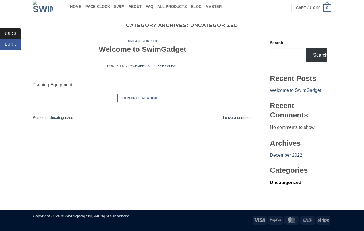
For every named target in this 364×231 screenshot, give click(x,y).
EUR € (13, 44)
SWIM (119, 7)
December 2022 (286, 155)
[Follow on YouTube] (283, 8)
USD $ (13, 33)
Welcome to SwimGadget (142, 49)
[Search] (64, 6)
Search (276, 42)
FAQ (149, 7)
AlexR (172, 65)
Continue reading (142, 98)
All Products (172, 7)
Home (75, 7)
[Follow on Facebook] (261, 8)
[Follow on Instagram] (268, 8)
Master (214, 7)
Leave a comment (238, 118)
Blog (196, 7)
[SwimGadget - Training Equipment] (43, 7)
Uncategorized (142, 41)
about (135, 7)
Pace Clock (97, 7)
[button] (314, 8)
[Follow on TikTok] (276, 8)
